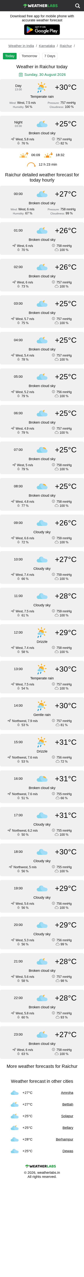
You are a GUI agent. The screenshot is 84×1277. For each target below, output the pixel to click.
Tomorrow (29, 56)
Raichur (66, 46)
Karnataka (47, 46)
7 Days (49, 56)
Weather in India (21, 46)
